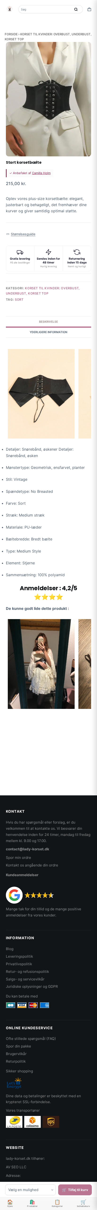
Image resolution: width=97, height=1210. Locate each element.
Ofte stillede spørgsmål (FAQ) (31, 1038)
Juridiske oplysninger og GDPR (32, 986)
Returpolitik (16, 1061)
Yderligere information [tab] (48, 332)
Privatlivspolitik (19, 964)
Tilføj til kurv (78, 1190)
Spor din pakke (18, 1046)
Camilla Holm (41, 173)
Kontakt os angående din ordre (32, 865)
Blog (9, 949)
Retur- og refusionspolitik (27, 971)
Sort (19, 299)
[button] (21, 234)
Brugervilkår (16, 1053)
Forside (11, 34)
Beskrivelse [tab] (48, 321)
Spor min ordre (18, 857)
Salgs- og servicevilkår (25, 979)
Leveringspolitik (19, 956)
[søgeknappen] (76, 9)
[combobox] (45, 9)
